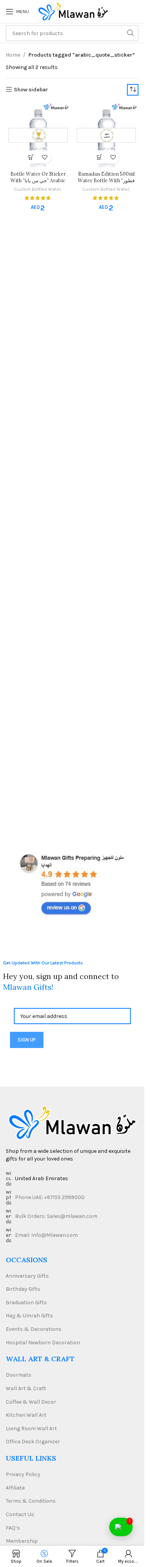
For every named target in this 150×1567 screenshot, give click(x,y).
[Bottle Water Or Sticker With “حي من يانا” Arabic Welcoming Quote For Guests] (38, 135)
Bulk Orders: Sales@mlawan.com (56, 1216)
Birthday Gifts (23, 1289)
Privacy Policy (23, 1474)
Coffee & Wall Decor (31, 1402)
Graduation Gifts (26, 1302)
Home (13, 55)
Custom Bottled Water (37, 189)
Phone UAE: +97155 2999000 (50, 1197)
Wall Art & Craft (26, 1388)
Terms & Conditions (31, 1501)
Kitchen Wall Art (26, 1415)
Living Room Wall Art (31, 1428)
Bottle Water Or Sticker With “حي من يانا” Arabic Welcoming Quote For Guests (38, 184)
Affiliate (15, 1488)
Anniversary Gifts (27, 1276)
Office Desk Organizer (33, 1441)
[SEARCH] (130, 33)
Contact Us (20, 1514)
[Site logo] (73, 11)
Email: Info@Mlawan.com (46, 1235)
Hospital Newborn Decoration (43, 1342)
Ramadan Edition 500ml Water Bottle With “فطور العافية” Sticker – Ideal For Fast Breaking (106, 184)
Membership (22, 1541)
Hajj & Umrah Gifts (29, 1315)
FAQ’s (13, 1528)
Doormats (19, 1375)
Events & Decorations (34, 1329)
